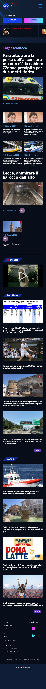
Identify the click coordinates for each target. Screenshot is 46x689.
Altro (37, 450)
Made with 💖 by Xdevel (23, 667)
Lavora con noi (9, 640)
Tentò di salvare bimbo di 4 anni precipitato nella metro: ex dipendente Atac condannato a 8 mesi (12, 161)
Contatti (36, 659)
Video (6, 633)
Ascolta (12, 20)
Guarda (33, 20)
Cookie (29, 659)
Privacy (9, 659)
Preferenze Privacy (20, 659)
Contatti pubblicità (11, 648)
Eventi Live (8, 645)
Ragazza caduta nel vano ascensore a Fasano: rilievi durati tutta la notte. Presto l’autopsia (33, 132)
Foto (5, 637)
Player (6, 622)
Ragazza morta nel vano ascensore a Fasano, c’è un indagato (11, 131)
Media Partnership (11, 651)
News (6, 628)
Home (4, 15)
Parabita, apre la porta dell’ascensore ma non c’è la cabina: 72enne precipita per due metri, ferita (23, 64)
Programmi (8, 625)
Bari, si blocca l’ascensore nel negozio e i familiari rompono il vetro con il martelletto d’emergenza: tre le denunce (33, 162)
